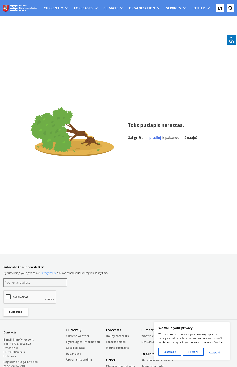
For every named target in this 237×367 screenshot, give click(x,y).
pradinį (155, 137)
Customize (170, 351)
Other (199, 8)
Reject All (193, 351)
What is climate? (152, 336)
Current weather (77, 336)
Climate (110, 8)
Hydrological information (83, 342)
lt (220, 8)
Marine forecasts (117, 348)
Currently (53, 8)
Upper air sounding (79, 359)
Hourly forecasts (117, 336)
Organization (142, 8)
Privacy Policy (48, 273)
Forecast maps (116, 342)
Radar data (73, 354)
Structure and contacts (157, 360)
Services (173, 8)
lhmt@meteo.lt (23, 339)
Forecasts (83, 8)
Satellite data (75, 348)
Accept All (214, 352)
